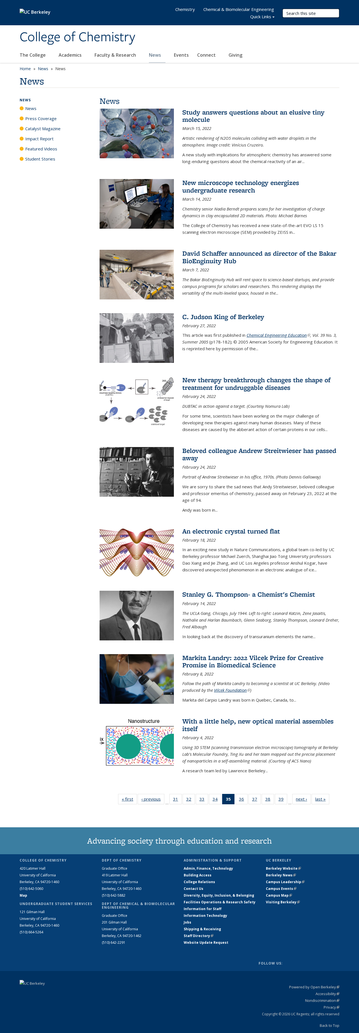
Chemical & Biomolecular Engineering (238, 9)
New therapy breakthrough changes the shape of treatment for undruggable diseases (256, 383)
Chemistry (185, 9)
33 (203, 800)
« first (129, 799)
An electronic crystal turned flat (231, 531)
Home (25, 68)
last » (322, 799)
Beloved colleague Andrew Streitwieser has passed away (259, 454)
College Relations (199, 881)
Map (23, 895)
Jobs (187, 922)
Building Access (197, 875)
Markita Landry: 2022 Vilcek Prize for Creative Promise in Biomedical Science (252, 661)
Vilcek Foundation (232, 690)
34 (217, 800)
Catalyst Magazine (43, 128)
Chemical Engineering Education (278, 335)
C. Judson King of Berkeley (223, 316)
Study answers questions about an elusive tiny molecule (253, 116)
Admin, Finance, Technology (208, 868)
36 (243, 800)
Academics (71, 55)
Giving (235, 55)
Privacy (331, 1007)
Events (181, 55)
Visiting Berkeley (283, 902)
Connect (207, 55)
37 (256, 800)
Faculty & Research (116, 55)
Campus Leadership (285, 881)
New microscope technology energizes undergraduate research (240, 186)
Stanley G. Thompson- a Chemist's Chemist (248, 594)
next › (303, 799)
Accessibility (327, 993)
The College (33, 55)
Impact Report (39, 138)
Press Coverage (41, 118)
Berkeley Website (283, 868)
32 (190, 800)
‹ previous (152, 799)
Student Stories (40, 159)
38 (269, 800)
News (155, 55)
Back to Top (329, 1025)
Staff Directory (198, 935)
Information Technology (205, 915)
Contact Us (193, 888)
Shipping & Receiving (202, 929)
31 (177, 800)
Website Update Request (206, 942)
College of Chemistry (77, 37)
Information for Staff (202, 908)
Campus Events (281, 888)
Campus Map (279, 895)
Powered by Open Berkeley (314, 987)
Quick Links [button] (260, 16)
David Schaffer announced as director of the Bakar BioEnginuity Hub (259, 257)
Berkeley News (281, 875)
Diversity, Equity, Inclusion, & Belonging (219, 895)
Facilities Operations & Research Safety (220, 902)
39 (283, 800)
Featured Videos (41, 149)
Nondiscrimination (322, 1000)
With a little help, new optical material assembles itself (257, 725)
